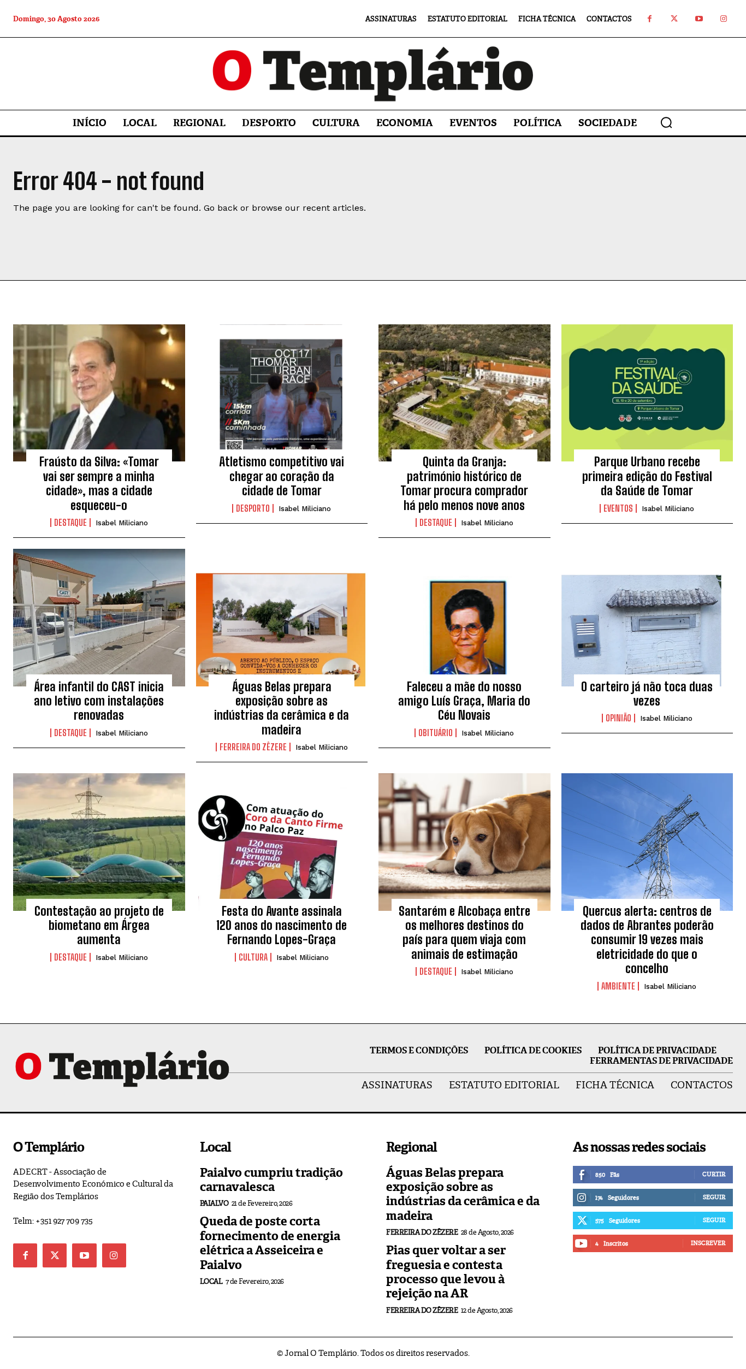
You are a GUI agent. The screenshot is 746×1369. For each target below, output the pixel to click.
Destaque (70, 522)
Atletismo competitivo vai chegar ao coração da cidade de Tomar (281, 476)
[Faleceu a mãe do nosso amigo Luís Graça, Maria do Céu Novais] (464, 617)
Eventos (618, 508)
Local (211, 1281)
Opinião (618, 718)
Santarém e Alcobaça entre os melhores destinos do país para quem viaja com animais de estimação (464, 933)
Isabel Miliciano (122, 523)
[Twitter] (674, 18)
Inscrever (708, 1243)
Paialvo (214, 1203)
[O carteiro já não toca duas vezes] (647, 617)
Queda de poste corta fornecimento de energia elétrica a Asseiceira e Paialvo (270, 1242)
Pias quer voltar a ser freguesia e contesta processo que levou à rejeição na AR (446, 1271)
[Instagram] (723, 18)
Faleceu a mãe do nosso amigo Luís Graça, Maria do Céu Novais (464, 701)
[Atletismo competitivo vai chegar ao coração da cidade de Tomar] (282, 393)
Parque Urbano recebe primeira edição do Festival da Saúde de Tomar (647, 476)
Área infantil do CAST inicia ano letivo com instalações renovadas (99, 701)
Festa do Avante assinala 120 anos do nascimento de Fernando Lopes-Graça (281, 925)
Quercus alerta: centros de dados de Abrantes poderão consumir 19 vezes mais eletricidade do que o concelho (647, 940)
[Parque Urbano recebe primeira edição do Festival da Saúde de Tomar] (647, 393)
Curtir (713, 1174)
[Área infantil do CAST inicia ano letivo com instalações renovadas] (99, 617)
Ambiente (618, 986)
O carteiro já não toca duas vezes (647, 693)
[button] (666, 122)
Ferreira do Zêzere (253, 747)
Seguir (714, 1197)
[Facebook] (649, 18)
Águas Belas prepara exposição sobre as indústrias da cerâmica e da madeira (281, 708)
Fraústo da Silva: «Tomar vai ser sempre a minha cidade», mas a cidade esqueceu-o (99, 483)
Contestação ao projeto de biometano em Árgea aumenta (99, 925)
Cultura (253, 957)
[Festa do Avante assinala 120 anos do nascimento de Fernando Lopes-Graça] (282, 842)
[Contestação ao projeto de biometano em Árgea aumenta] (99, 842)
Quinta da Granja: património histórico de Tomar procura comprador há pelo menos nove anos (464, 483)
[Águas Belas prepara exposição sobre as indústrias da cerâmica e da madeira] (282, 617)
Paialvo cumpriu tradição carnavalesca (271, 1180)
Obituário (435, 732)
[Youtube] (698, 18)
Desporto (253, 508)
